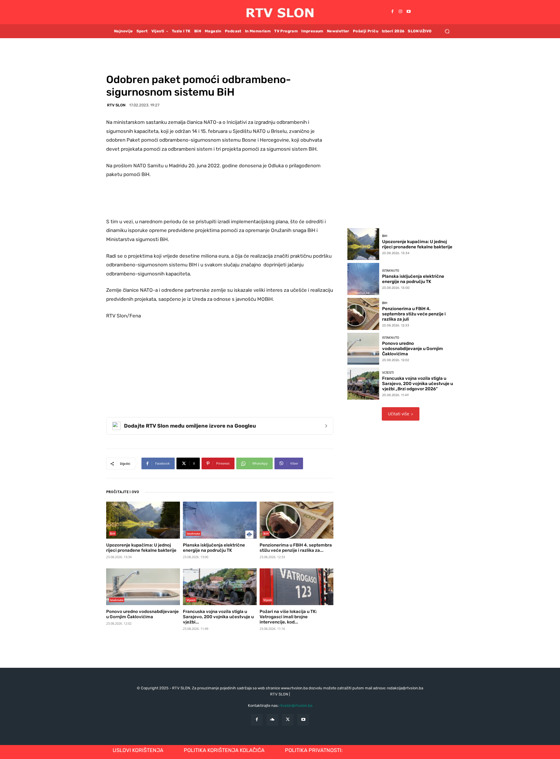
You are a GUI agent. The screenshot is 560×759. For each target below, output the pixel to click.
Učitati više (398, 414)
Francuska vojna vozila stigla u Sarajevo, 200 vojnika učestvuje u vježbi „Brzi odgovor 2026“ (417, 383)
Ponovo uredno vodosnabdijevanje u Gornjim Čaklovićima (142, 614)
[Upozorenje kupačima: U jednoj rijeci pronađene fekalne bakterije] (143, 520)
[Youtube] (409, 12)
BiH (112, 533)
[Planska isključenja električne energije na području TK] (220, 520)
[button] (447, 31)
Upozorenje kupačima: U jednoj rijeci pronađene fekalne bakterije (141, 547)
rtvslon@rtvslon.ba (295, 705)
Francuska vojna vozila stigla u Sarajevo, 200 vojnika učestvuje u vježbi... (218, 617)
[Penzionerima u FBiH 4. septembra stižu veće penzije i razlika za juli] (296, 520)
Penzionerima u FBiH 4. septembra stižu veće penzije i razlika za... (296, 547)
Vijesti (191, 600)
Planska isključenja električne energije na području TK (214, 547)
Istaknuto (193, 533)
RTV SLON (116, 105)
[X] (287, 719)
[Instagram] (400, 12)
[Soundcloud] (272, 719)
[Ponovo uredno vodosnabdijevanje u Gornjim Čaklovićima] (143, 586)
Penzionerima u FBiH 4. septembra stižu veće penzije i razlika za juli (414, 314)
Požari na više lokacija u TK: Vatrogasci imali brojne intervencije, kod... (288, 617)
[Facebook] (392, 12)
